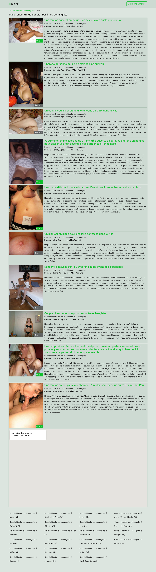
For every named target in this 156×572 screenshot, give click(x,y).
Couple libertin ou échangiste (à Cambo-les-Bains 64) (58, 515)
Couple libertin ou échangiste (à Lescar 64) (93, 515)
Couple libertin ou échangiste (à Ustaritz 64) (128, 541)
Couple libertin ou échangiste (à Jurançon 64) (58, 559)
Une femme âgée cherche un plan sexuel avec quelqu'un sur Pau (83, 20)
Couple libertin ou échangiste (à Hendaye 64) (58, 550)
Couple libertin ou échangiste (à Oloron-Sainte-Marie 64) (93, 541)
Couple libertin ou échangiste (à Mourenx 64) (93, 533)
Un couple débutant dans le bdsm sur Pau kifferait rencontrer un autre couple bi (92, 187)
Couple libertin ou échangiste (22, 11)
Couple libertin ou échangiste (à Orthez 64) (93, 550)
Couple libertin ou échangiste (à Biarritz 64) (23, 533)
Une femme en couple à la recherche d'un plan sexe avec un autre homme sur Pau (94, 385)
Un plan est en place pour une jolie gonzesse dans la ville (78, 233)
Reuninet (14, 3)
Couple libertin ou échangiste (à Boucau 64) (23, 559)
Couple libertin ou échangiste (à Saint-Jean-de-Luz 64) (93, 559)
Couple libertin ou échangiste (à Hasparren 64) (58, 541)
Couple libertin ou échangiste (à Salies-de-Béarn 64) (128, 524)
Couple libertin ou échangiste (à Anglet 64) (23, 515)
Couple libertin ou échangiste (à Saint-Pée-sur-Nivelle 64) (128, 515)
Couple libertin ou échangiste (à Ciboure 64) (58, 524)
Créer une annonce (136, 4)
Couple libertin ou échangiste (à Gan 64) (60, 533)
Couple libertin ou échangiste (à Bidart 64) (23, 541)
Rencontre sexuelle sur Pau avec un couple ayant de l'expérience (83, 266)
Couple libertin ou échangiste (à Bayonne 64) (23, 524)
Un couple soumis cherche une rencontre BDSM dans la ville (80, 110)
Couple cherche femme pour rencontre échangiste (75, 313)
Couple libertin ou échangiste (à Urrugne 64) (128, 533)
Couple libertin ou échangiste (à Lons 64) (93, 524)
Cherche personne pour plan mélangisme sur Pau (74, 63)
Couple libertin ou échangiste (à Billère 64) (23, 550)
